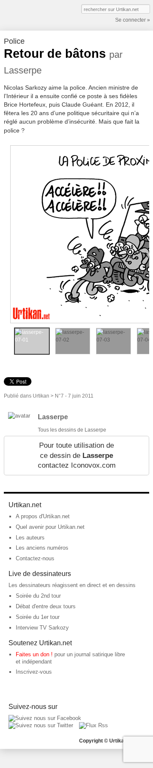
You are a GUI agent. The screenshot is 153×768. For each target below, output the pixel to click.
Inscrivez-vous (34, 672)
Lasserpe (53, 417)
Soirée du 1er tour (38, 617)
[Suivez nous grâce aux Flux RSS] (93, 725)
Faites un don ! (34, 654)
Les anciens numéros (42, 548)
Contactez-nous (35, 558)
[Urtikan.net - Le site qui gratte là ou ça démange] (35, 14)
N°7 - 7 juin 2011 (74, 396)
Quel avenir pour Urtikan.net (50, 527)
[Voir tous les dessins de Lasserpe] (19, 415)
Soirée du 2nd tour (38, 596)
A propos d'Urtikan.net (43, 516)
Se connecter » (132, 20)
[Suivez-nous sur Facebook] (44, 718)
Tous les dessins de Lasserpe (72, 430)
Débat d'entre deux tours (46, 606)
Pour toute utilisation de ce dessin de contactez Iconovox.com (77, 455)
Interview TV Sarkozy (42, 627)
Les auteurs (30, 537)
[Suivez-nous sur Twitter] (40, 725)
